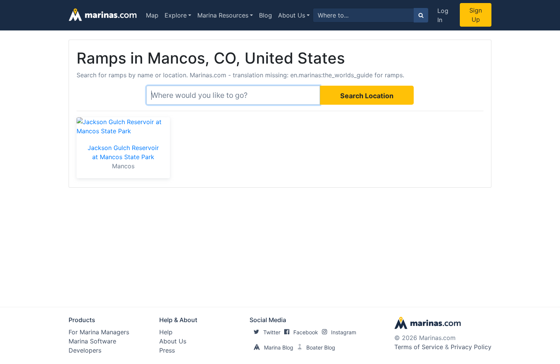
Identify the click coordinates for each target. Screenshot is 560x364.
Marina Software (92, 341)
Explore (176, 15)
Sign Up (475, 14)
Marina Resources (222, 15)
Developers (85, 350)
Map (152, 15)
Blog (265, 15)
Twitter (271, 332)
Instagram (343, 332)
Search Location (367, 96)
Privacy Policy (471, 347)
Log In (442, 15)
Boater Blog (320, 347)
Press (167, 350)
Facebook (305, 332)
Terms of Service (418, 347)
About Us (291, 15)
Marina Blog (278, 347)
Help (166, 332)
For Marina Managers (99, 332)
